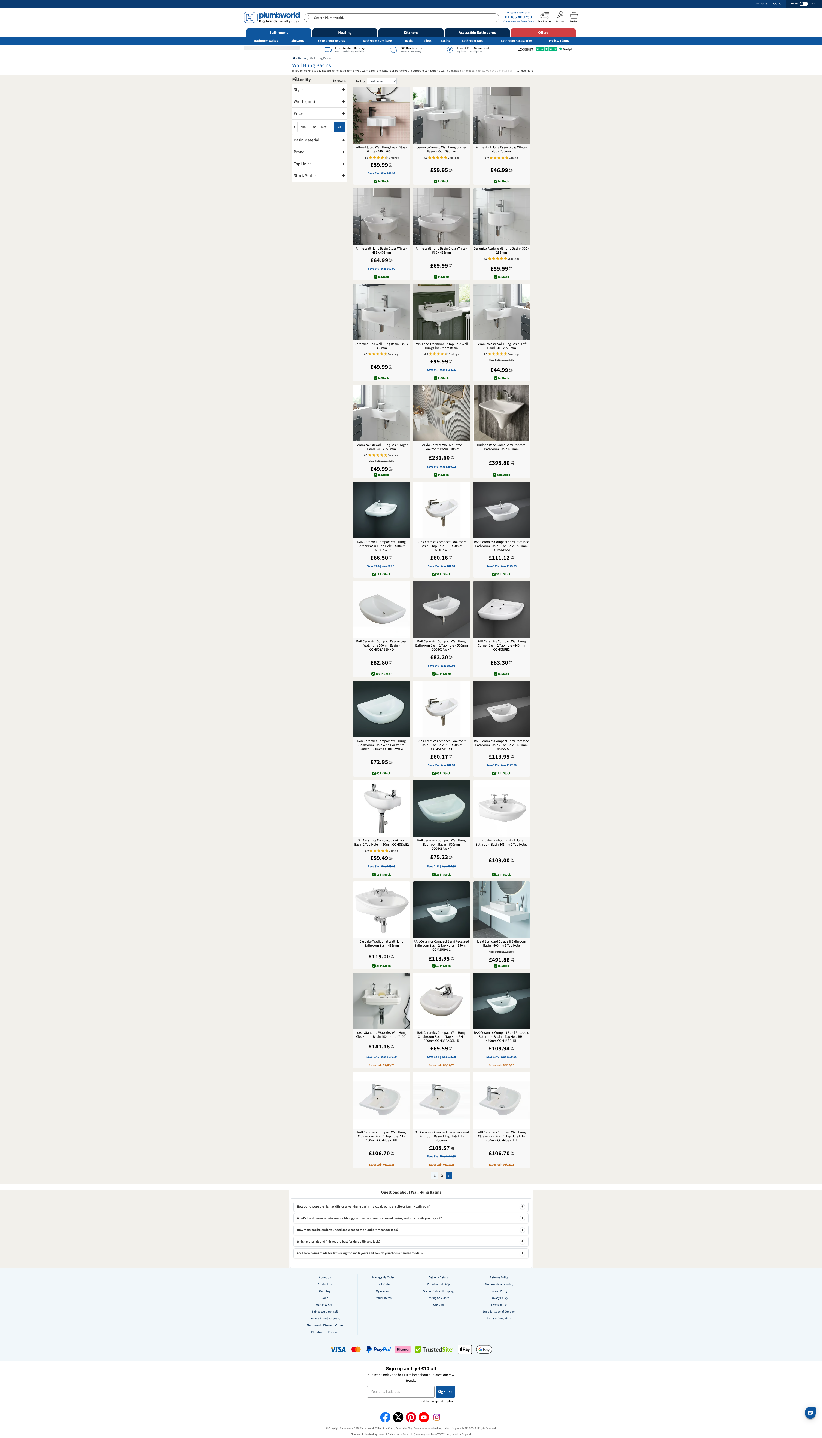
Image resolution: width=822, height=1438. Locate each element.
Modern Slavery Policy (499, 1284)
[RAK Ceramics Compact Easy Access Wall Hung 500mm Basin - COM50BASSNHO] (381, 609)
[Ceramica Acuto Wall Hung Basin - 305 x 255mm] (501, 216)
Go (339, 127)
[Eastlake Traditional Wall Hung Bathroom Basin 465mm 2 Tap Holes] (501, 808)
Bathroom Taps (472, 41)
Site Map (438, 1305)
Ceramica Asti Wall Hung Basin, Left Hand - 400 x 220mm (501, 346)
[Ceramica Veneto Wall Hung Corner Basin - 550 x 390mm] (441, 115)
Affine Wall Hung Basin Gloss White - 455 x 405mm (381, 251)
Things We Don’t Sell (325, 1312)
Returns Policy (499, 1277)
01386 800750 (518, 17)
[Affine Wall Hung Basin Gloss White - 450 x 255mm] (501, 115)
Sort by (360, 81)
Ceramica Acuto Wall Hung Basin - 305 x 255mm (501, 251)
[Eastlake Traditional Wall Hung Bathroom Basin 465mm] (381, 909)
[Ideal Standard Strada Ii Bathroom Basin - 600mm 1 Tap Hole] (501, 909)
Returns (776, 4)
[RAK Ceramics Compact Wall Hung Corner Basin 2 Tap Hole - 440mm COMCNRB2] (501, 609)
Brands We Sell (324, 1305)
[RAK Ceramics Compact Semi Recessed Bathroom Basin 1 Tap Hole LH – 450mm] (441, 1100)
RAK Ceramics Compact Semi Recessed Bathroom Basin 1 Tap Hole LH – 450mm (441, 1136)
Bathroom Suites (266, 41)
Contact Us (761, 4)
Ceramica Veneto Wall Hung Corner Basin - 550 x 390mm (441, 149)
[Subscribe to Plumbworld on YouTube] (423, 1417)
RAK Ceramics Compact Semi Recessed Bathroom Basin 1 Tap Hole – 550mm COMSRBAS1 (501, 546)
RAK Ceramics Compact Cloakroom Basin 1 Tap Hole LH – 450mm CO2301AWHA (441, 546)
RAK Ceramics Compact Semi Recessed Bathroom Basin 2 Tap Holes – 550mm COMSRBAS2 (441, 946)
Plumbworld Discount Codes (325, 1325)
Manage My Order (383, 1277)
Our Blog (324, 1291)
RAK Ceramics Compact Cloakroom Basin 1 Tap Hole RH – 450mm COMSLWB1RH (441, 745)
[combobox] (401, 17)
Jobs (325, 1298)
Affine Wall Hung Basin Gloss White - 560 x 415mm (441, 251)
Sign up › (445, 1391)
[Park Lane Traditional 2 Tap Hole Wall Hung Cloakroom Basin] (441, 312)
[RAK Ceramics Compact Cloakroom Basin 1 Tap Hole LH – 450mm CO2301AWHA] (441, 510)
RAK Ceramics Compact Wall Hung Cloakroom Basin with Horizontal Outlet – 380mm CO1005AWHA (381, 745)
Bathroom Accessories (516, 41)
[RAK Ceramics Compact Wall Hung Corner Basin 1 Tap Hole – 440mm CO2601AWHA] (381, 510)
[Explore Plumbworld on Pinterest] (411, 1417)
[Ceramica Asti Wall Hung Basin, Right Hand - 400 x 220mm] (381, 413)
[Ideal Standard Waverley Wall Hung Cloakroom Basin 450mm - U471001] (381, 1001)
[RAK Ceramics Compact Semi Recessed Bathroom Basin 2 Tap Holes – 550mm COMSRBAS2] (441, 909)
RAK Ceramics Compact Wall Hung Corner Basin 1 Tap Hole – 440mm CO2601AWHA (381, 546)
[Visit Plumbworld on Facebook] (385, 1417)
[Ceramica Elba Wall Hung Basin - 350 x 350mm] (381, 312)
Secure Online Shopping (438, 1291)
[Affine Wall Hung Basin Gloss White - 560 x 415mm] (441, 216)
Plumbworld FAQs (438, 1284)
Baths (409, 41)
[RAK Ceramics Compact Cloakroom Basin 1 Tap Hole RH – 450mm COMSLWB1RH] (441, 709)
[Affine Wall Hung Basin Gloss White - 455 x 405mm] (381, 216)
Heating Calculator (438, 1298)
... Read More (525, 71)
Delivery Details (438, 1277)
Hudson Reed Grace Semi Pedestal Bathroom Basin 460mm (501, 447)
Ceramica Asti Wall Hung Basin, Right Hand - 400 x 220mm (381, 447)
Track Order (383, 1284)
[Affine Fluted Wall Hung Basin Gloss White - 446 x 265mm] (381, 115)
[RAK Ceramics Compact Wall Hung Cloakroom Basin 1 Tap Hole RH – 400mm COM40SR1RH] (381, 1100)
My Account (383, 1291)
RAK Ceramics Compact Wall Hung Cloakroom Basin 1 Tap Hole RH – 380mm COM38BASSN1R (441, 1037)
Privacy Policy (499, 1298)
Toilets (427, 41)
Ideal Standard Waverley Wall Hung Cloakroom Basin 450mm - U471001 (381, 1035)
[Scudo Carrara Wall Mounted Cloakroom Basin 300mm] (441, 413)
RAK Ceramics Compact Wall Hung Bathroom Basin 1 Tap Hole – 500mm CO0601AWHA (441, 645)
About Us (325, 1277)
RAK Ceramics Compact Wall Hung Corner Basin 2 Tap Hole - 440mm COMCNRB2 (501, 645)
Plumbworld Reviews (324, 1332)
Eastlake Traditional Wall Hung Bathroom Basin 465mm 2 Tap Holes (501, 842)
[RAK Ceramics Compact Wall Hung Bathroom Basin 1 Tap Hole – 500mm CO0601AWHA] (441, 609)
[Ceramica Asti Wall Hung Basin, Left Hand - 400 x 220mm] (501, 312)
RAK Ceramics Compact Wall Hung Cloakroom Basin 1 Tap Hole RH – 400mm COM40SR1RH (381, 1136)
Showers (297, 41)
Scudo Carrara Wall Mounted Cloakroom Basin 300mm (441, 447)
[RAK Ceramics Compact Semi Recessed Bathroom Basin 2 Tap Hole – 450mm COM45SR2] (501, 709)
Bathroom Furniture (377, 41)
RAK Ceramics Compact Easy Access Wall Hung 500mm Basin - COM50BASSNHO (381, 645)
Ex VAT (813, 3)
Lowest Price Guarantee (325, 1318)
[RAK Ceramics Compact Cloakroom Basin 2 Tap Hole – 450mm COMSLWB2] (381, 808)
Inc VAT (794, 3)
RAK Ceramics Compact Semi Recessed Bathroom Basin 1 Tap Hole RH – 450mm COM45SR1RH (501, 1037)
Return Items (383, 1298)
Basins (445, 41)
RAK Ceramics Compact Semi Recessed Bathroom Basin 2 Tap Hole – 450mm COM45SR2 (501, 745)
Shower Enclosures (331, 41)
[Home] (293, 58)
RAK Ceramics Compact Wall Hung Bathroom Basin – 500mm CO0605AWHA (441, 844)
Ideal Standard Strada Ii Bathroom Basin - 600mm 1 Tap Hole (501, 944)
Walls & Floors (559, 41)
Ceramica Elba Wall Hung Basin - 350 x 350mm (381, 346)
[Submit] (309, 17)
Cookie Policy (499, 1291)
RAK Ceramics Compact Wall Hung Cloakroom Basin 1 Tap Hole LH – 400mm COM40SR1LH (501, 1136)
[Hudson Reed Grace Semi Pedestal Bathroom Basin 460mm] (501, 413)
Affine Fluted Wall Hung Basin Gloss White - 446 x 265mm (381, 149)
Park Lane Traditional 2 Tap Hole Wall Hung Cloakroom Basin (441, 346)
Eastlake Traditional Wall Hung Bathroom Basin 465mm (381, 944)
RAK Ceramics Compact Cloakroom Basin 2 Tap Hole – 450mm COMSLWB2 (381, 842)
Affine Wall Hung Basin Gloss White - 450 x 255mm (501, 149)
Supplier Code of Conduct (499, 1312)
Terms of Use (499, 1305)
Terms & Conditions (499, 1318)
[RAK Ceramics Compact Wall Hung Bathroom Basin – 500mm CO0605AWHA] (441, 808)
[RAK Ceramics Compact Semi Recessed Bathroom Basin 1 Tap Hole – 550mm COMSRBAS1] (501, 510)
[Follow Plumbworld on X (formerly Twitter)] (398, 1417)
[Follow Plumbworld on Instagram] (436, 1417)
